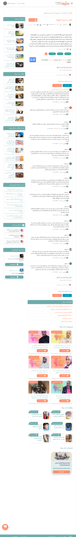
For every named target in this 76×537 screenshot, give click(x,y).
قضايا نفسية (32, 332)
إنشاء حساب (20, 3)
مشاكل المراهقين (55, 332)
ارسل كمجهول (57, 85)
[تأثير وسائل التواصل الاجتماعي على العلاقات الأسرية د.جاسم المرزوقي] (38, 387)
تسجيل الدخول (12, 3)
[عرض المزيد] (46, 53)
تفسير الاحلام (54, 357)
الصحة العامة (65, 13)
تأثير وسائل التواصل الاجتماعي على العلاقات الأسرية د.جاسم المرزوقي (39, 397)
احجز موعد (13, 264)
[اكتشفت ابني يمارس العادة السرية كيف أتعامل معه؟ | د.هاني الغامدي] (61, 337)
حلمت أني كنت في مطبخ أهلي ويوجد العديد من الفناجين (59, 306)
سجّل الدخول (67, 85)
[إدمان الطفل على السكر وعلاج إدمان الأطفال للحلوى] (46, 427)
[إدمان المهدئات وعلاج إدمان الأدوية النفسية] (69, 427)
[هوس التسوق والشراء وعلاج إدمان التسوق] (46, 415)
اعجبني (64, 102)
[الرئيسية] (71, 13)
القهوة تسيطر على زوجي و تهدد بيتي (63, 312)
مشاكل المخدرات (55, 382)
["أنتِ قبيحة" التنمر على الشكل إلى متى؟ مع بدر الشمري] (38, 362)
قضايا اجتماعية (32, 357)
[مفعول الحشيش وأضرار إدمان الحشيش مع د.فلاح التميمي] (61, 387)
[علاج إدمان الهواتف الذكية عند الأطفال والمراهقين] (69, 415)
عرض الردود (56, 128)
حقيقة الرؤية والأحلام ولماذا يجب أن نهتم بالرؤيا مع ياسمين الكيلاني (61, 372)
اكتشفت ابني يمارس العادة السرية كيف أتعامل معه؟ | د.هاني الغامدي (62, 346)
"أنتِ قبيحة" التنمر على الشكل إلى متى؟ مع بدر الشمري (39, 372)
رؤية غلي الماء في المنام (66, 322)
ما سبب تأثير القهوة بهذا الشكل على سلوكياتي (61, 309)
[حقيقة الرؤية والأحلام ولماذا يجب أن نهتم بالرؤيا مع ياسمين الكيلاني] (61, 362)
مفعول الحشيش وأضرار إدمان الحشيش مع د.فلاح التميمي (63, 397)
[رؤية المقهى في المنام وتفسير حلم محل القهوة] (69, 438)
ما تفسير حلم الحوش (67, 318)
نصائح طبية (57, 13)
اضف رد (60, 102)
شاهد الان (63, 351)
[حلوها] (72, 3)
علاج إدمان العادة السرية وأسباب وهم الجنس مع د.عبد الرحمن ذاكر (39, 346)
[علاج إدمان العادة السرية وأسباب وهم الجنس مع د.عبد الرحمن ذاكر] (38, 337)
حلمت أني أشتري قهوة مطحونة (65, 315)
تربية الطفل (54, 412)
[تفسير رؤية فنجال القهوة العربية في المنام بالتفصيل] (46, 438)
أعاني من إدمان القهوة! (48, 13)
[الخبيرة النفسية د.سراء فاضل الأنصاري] (70, 89)
